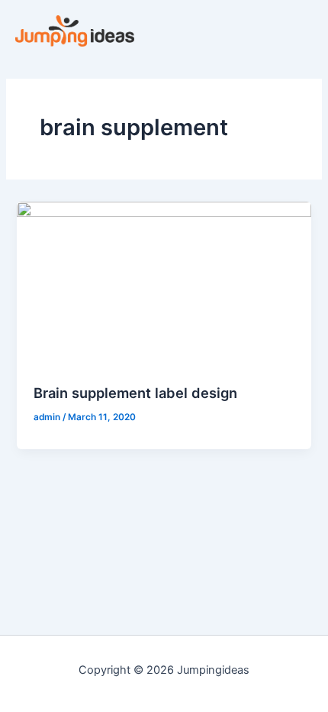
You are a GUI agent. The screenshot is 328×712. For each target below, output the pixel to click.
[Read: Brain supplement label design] (163, 284)
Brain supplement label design (135, 392)
